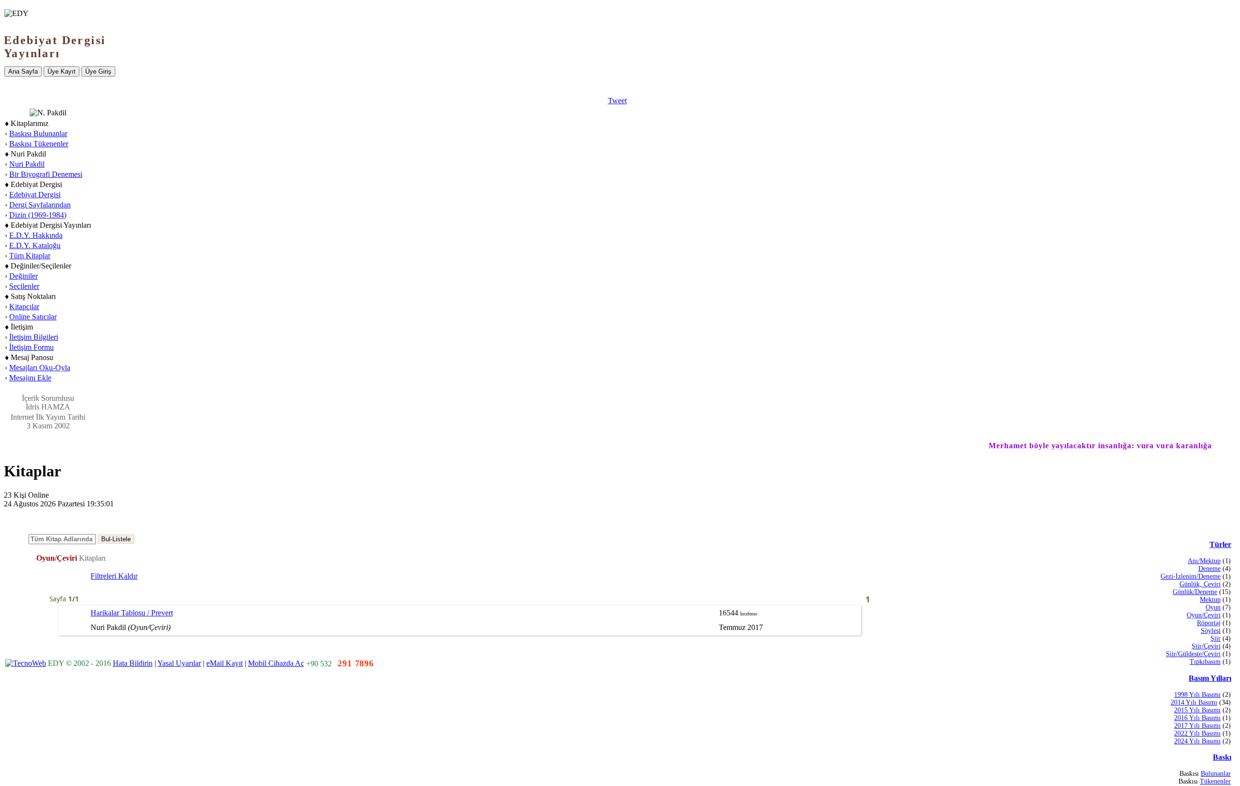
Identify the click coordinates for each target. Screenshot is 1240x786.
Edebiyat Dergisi (35, 194)
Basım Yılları (1210, 678)
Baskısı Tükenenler (38, 144)
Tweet (617, 100)
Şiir (1215, 638)
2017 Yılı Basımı (1197, 725)
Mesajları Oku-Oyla (39, 367)
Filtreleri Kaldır (114, 576)
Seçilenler (24, 286)
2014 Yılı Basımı (1194, 702)
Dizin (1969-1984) (37, 215)
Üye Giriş (98, 71)
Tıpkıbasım (1205, 661)
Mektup (1210, 599)
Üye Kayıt (61, 71)
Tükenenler (1215, 781)
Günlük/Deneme (1195, 592)
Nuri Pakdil (27, 164)
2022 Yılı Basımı (1197, 733)
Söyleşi (1211, 630)
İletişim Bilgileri (33, 337)
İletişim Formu (31, 347)
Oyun (1213, 607)
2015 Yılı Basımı (1197, 710)
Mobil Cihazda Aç (276, 663)
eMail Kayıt (224, 663)
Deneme (1209, 568)
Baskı (1222, 757)
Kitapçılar (24, 306)
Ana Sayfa (23, 71)
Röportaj (1209, 623)
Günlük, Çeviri (1200, 584)
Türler (1220, 544)
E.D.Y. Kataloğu (35, 245)
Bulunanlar (1216, 773)
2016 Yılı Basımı (1197, 718)
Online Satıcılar (33, 317)
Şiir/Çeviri (1206, 646)
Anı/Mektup (1204, 561)
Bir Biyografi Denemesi (45, 174)
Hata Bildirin (133, 663)
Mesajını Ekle (30, 378)
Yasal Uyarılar (179, 663)
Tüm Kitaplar (29, 256)
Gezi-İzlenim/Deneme (1191, 576)
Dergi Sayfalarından (40, 205)
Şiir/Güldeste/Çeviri (1193, 654)
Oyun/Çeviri (1204, 615)
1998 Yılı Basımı (1197, 694)
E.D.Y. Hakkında (35, 235)
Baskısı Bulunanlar (38, 133)
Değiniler (23, 276)
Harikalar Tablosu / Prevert (132, 613)
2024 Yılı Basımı (1197, 741)
